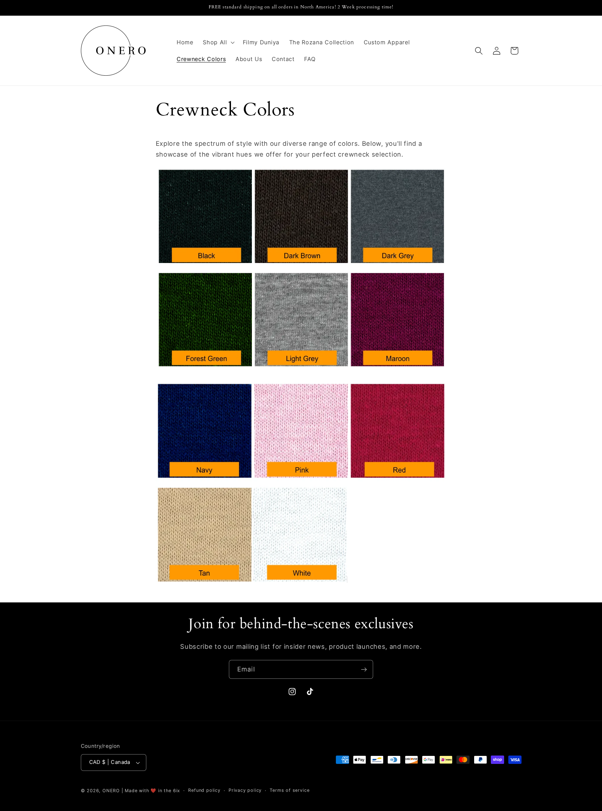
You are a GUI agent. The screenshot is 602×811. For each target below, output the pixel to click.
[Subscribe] (364, 669)
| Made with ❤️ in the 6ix (151, 790)
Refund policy (204, 790)
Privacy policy (245, 790)
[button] (218, 42)
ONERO (111, 790)
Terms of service (289, 790)
